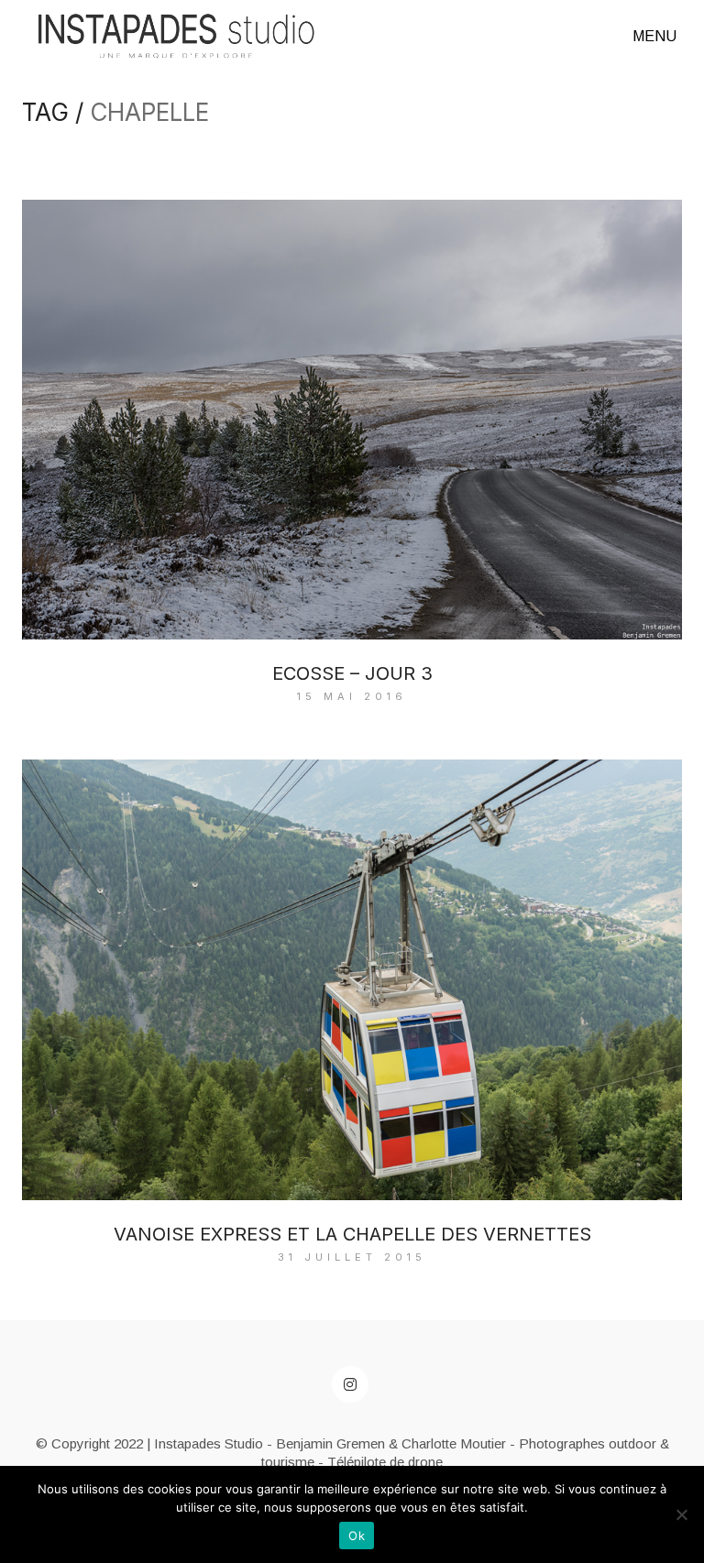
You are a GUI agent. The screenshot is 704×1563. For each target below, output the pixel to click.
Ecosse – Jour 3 (352, 673)
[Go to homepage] (176, 36)
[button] (657, 36)
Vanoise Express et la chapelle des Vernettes (352, 1234)
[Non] (681, 1514)
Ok (356, 1535)
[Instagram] (350, 1384)
